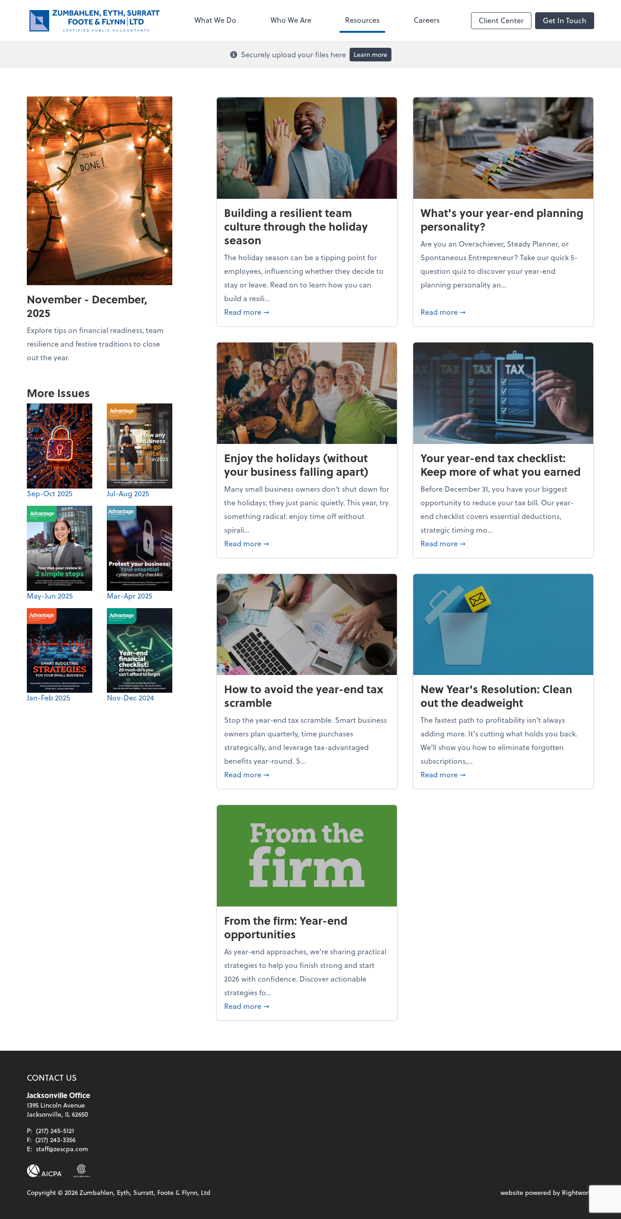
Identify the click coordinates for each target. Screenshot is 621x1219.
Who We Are (290, 20)
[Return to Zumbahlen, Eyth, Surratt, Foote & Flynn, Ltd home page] (95, 20)
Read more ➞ (307, 311)
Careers (427, 20)
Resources (362, 20)
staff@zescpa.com (62, 1149)
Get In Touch (564, 20)
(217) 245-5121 (55, 1130)
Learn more (370, 54)
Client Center (501, 20)
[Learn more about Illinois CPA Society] (81, 1170)
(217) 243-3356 (55, 1139)
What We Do (215, 20)
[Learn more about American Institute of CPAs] (44, 1170)
